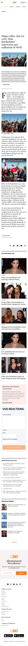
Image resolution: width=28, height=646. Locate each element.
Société (24, 6)
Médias (3, 599)
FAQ (2, 619)
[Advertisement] (14, 22)
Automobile (3, 601)
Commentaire (7, 414)
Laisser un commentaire (14, 447)
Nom (4, 433)
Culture (2, 597)
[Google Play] (19, 635)
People (2, 603)
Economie (18, 6)
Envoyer (21, 573)
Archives (3, 614)
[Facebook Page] (8, 584)
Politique (11, 6)
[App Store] (8, 635)
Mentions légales (5, 625)
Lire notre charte (7, 402)
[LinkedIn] (17, 584)
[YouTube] (14, 584)
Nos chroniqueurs (5, 606)
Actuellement (4, 6)
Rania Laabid (6, 84)
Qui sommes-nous (5, 611)
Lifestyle (3, 604)
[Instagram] (20, 584)
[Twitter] (11, 584)
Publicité (3, 612)
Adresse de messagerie (10, 439)
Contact (3, 620)
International (4, 596)
